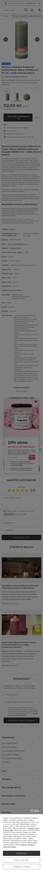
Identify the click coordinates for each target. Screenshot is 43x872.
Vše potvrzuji (21, 853)
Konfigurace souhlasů (21, 867)
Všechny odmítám (21, 860)
